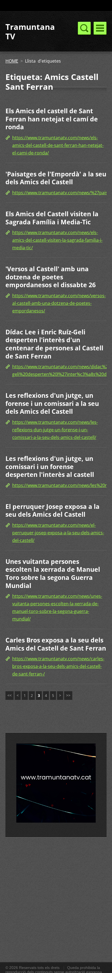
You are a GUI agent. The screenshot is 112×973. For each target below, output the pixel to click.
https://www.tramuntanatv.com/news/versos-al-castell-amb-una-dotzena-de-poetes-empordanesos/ (59, 303)
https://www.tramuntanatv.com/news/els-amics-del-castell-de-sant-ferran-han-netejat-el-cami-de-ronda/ (58, 145)
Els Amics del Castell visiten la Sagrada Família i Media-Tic (51, 217)
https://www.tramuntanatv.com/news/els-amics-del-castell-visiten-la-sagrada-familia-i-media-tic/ (57, 240)
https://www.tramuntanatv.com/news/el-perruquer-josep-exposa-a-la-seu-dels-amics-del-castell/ (58, 532)
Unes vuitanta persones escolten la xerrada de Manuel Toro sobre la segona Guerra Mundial (52, 573)
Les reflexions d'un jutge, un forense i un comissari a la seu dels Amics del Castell (52, 403)
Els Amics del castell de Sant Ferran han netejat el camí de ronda (51, 118)
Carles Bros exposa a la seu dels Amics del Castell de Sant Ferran (55, 644)
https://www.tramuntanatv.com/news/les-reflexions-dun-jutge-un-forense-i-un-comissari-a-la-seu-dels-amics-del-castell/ (55, 429)
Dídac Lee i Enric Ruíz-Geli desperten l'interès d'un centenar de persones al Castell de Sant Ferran (54, 344)
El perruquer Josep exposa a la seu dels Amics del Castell (52, 510)
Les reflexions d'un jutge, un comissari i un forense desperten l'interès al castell (49, 466)
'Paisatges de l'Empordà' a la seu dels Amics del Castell (55, 178)
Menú (100, 28)
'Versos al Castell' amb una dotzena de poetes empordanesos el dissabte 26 (50, 276)
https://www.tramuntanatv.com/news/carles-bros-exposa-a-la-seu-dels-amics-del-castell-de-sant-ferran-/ (58, 666)
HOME (11, 61)
